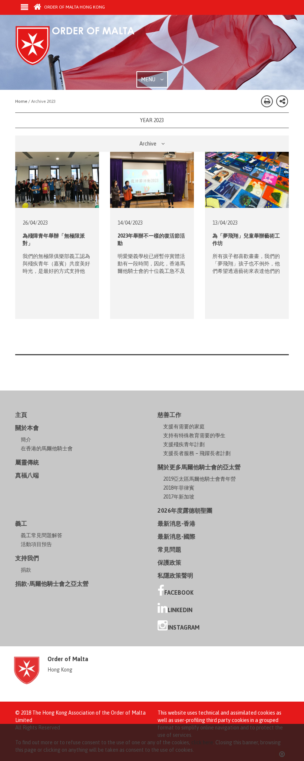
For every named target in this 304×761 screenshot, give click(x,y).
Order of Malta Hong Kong (74, 7)
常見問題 (169, 549)
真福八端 (27, 475)
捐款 (26, 570)
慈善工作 (169, 415)
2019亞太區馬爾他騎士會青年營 (199, 479)
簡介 (26, 439)
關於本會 (27, 428)
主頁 (21, 415)
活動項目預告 (36, 544)
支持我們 (27, 558)
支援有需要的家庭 (184, 427)
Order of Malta (84, 48)
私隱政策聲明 (175, 575)
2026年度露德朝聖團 (185, 510)
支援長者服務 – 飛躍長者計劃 (197, 453)
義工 (21, 523)
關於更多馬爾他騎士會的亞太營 (199, 467)
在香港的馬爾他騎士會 (47, 448)
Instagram (183, 627)
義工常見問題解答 (41, 535)
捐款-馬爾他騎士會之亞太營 (52, 584)
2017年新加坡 (178, 497)
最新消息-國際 (176, 536)
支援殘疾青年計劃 (184, 444)
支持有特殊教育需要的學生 (194, 435)
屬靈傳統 (27, 462)
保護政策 (169, 562)
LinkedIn (180, 610)
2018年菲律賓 (178, 488)
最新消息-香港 (176, 523)
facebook (179, 592)
